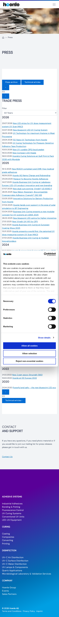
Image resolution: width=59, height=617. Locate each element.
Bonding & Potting (11, 506)
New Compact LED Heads (24, 153)
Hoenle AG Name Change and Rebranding (31, 175)
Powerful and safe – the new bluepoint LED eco (34, 387)
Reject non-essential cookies (29, 361)
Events (5, 590)
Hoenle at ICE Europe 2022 (24, 378)
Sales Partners (9, 594)
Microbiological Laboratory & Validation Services (26, 573)
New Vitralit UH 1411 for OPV (25, 221)
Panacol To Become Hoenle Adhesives (30, 179)
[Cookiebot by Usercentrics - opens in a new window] (44, 254)
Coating (6, 533)
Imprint (39, 611)
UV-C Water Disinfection (14, 564)
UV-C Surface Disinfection (15, 560)
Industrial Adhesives (12, 503)
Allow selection (29, 353)
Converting (7, 540)
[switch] (52, 309)
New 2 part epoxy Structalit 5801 (27, 375)
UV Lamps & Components (15, 567)
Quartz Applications (12, 570)
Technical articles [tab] (32, 82)
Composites (8, 537)
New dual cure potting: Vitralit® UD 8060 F (32, 188)
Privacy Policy (29, 611)
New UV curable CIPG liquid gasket (28, 149)
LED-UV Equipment (12, 520)
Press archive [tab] (11, 82)
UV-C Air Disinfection (12, 557)
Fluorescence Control (13, 510)
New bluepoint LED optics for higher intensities (34, 218)
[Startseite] (3, 38)
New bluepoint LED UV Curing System (30, 130)
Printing (6, 543)
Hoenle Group (9, 587)
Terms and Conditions (11, 611)
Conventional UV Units (13, 516)
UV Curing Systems (11, 513)
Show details (44, 337)
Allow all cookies (29, 346)
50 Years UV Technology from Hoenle (30, 140)
